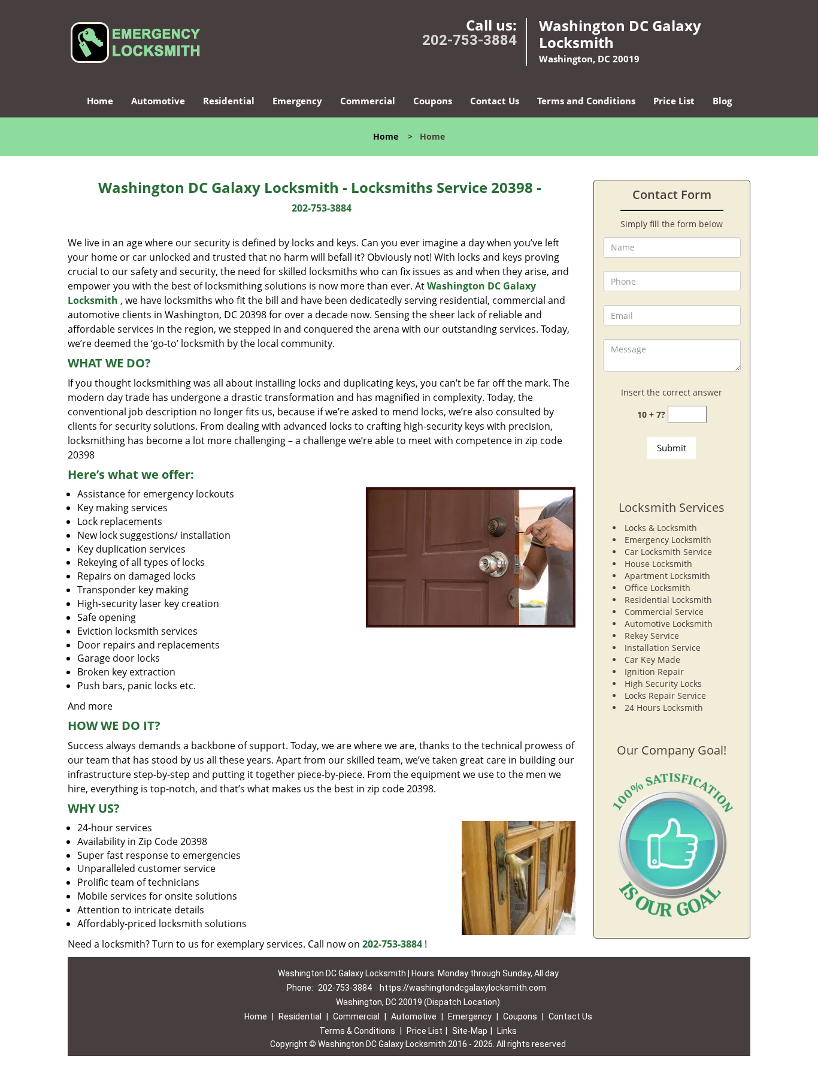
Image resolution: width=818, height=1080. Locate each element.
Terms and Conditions (586, 101)
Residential (229, 101)
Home (100, 101)
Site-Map (469, 1031)
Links (507, 1031)
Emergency (297, 101)
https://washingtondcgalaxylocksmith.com (463, 987)
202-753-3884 (469, 40)
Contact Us (494, 101)
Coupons (432, 101)
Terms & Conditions (357, 1031)
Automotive (158, 101)
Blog (722, 101)
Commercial (367, 101)
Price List (674, 101)
